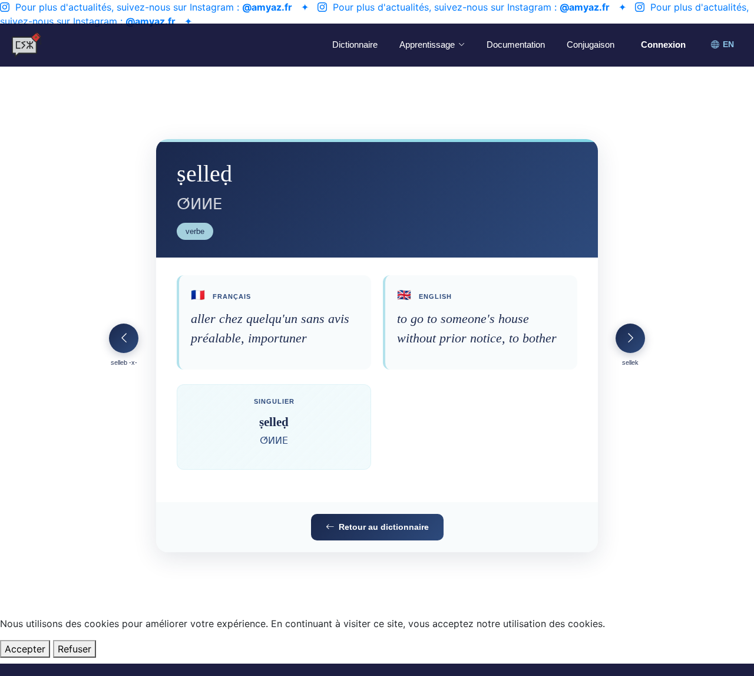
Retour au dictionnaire (384, 527)
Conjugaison (590, 44)
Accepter (25, 649)
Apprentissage (427, 44)
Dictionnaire (355, 44)
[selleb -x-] (123, 338)
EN (728, 44)
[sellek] (630, 338)
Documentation (516, 44)
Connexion (663, 44)
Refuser (74, 649)
